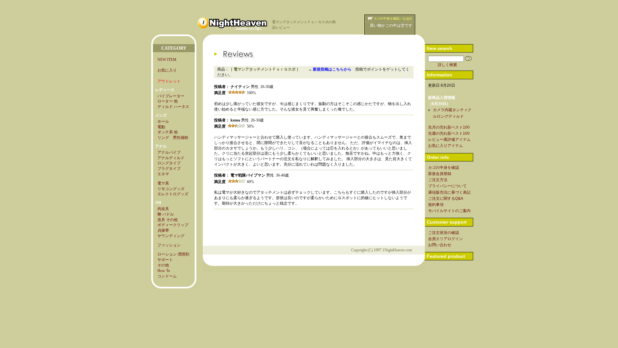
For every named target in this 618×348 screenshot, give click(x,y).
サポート (165, 259)
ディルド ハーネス (173, 106)
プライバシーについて (447, 186)
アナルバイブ (169, 152)
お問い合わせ (439, 245)
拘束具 (163, 209)
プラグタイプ (169, 168)
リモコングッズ (170, 189)
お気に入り (167, 70)
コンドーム (167, 276)
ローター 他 (167, 101)
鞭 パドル (165, 214)
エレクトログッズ (172, 194)
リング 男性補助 (172, 137)
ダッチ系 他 (167, 132)
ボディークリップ (172, 225)
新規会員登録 (439, 173)
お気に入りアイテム (445, 145)
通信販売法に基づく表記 (449, 192)
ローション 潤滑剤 (173, 254)
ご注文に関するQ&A (445, 198)
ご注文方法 (437, 180)
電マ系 (163, 183)
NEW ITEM (166, 59)
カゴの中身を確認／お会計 (393, 18)
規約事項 (436, 204)
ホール (163, 121)
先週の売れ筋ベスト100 (449, 133)
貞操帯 (163, 230)
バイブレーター (170, 96)
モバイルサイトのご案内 (449, 210)
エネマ (163, 174)
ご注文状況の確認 (443, 232)
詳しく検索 (447, 65)
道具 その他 (167, 220)
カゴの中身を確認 (443, 167)
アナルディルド (170, 158)
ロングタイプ (169, 163)
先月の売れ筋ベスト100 (449, 127)
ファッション (169, 245)
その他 (163, 265)
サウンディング (170, 236)
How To (163, 270)
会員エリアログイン (445, 239)
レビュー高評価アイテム (449, 139)
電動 (161, 127)
